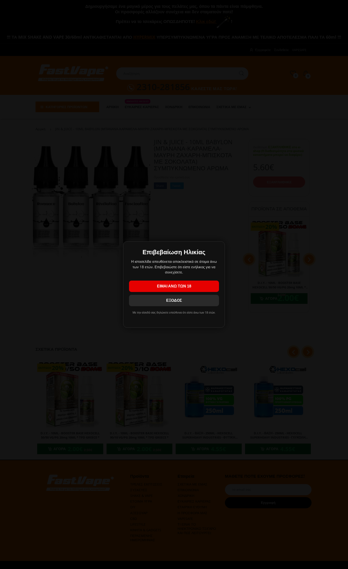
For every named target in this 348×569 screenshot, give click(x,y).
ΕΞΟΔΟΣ (174, 300)
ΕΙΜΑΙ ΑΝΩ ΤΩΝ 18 (174, 286)
